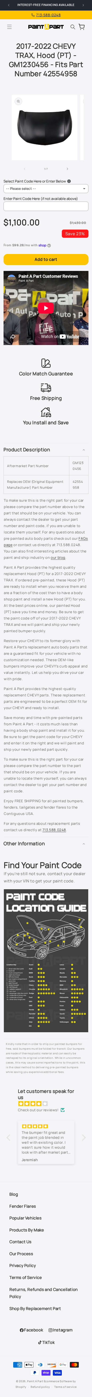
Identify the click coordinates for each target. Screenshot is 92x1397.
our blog (58, 557)
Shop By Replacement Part (35, 1308)
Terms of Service (25, 1277)
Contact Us (20, 1241)
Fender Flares (22, 1206)
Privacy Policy (22, 1265)
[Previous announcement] (9, 5)
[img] (48, 1103)
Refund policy (40, 1387)
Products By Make (26, 1230)
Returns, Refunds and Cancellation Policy (43, 1293)
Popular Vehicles (25, 1218)
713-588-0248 (48, 14)
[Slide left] (24, 169)
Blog (13, 1194)
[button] (9, 27)
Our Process (21, 1253)
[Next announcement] (83, 5)
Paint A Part (35, 1381)
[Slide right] (67, 169)
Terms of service (65, 1387)
